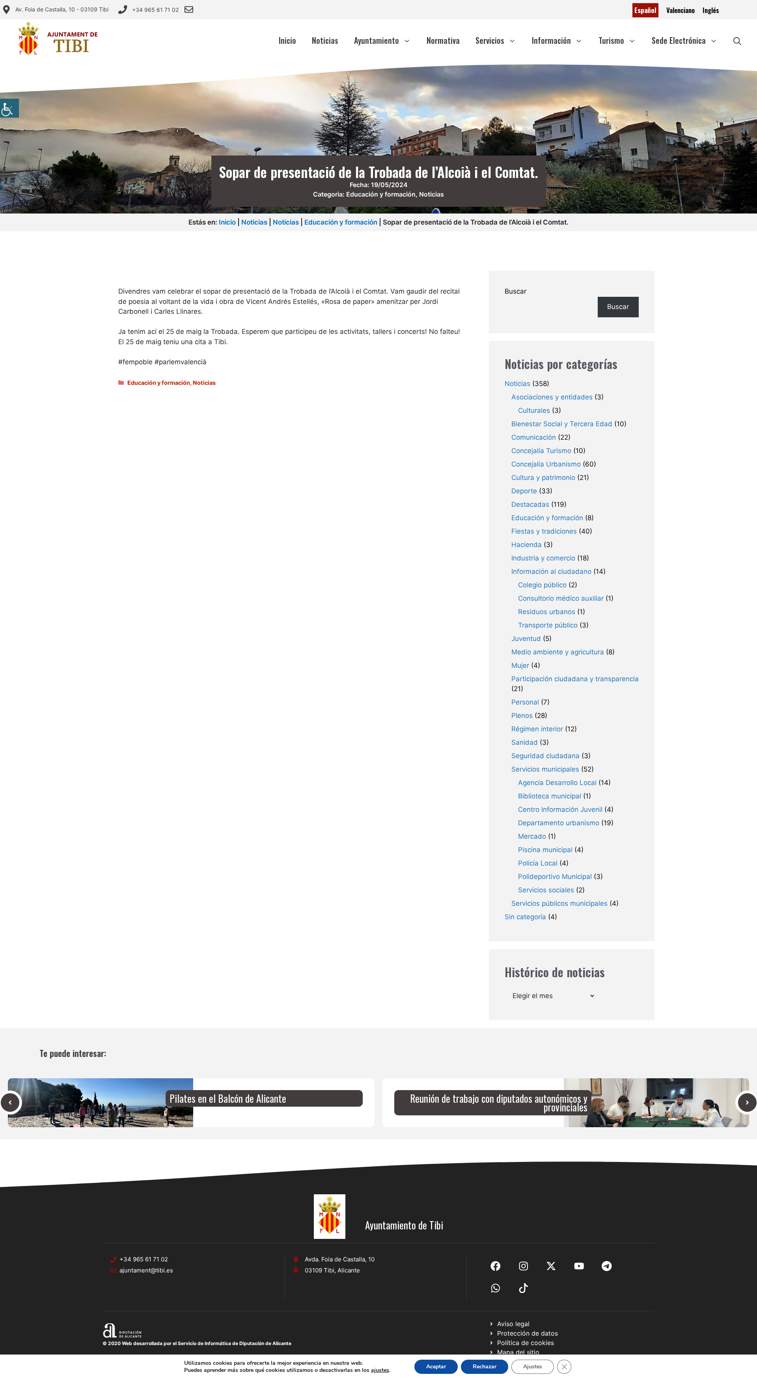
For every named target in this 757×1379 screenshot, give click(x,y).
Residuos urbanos (546, 612)
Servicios (489, 40)
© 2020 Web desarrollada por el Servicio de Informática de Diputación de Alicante (197, 1343)
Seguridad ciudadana (545, 756)
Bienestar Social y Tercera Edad (561, 424)
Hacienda (526, 545)
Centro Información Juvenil (560, 809)
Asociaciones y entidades (552, 397)
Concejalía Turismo (541, 451)
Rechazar (484, 1366)
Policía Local (537, 863)
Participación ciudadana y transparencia (575, 679)
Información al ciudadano (551, 571)
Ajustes (532, 1366)
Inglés (711, 10)
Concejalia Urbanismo (546, 464)
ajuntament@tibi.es (146, 1270)
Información (551, 40)
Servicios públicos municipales (559, 903)
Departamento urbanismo (558, 823)
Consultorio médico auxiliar (561, 598)
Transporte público (548, 625)
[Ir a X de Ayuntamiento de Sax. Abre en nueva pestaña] (524, 1266)
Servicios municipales (545, 769)
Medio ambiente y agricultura (557, 652)
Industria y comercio (543, 558)
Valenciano (680, 10)
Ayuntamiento (376, 40)
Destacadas (530, 504)
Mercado (532, 836)
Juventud (526, 639)
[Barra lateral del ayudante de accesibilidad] (9, 108)
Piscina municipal (545, 850)
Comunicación (533, 437)
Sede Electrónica (679, 40)
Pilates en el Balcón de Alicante (228, 1098)
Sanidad (524, 742)
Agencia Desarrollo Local (557, 783)
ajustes (380, 1370)
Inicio (287, 40)
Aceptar (436, 1366)
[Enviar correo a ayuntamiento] (189, 9)
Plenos (522, 715)
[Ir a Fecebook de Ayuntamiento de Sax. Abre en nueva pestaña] (496, 1266)
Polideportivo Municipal (555, 877)
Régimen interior (537, 729)
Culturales (534, 410)
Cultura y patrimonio (543, 478)
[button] (737, 40)
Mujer (520, 665)
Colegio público (542, 585)
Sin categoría (525, 917)
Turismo (611, 40)
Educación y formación (381, 194)
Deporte (524, 491)
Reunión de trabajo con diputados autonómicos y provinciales (498, 1102)
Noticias (325, 40)
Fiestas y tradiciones (544, 531)
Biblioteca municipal (549, 796)
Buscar (515, 291)
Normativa (443, 40)
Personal (525, 702)
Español (645, 10)
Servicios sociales (546, 890)
